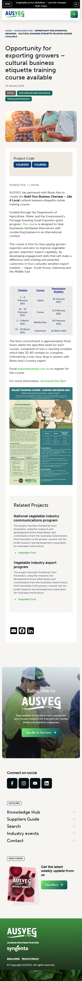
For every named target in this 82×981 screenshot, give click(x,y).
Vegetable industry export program (35, 564)
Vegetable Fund (27, 552)
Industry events (23, 833)
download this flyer (53, 381)
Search (14, 826)
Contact (15, 840)
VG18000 (22, 165)
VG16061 (40, 165)
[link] (12, 783)
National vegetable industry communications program (36, 518)
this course (30, 224)
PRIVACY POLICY (30, 959)
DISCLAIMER (13, 959)
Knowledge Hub (23, 31)
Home (8, 31)
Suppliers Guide (23, 819)
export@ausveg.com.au (33, 369)
